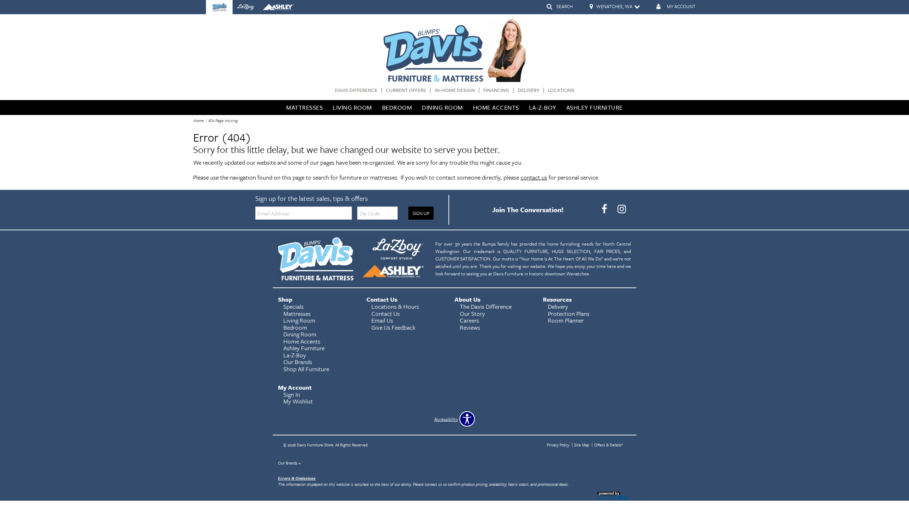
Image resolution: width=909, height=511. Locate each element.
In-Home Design (455, 90)
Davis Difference (356, 90)
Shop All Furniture (306, 368)
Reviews (470, 327)
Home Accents (496, 107)
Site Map (581, 445)
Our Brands (289, 463)
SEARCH (564, 6)
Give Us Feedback (393, 327)
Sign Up (421, 213)
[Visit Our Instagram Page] (621, 209)
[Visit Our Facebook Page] (605, 209)
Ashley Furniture (594, 107)
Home (199, 120)
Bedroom (397, 107)
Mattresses (304, 107)
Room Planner (566, 320)
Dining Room (442, 107)
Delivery (528, 90)
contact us (534, 177)
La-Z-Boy (542, 107)
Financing (496, 90)
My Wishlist (298, 401)
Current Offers (406, 90)
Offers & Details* (608, 445)
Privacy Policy (558, 445)
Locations (561, 90)
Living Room (352, 107)
